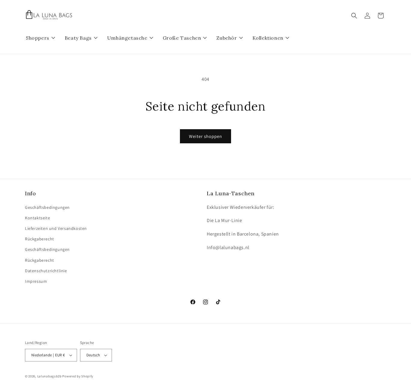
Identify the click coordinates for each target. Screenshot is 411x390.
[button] (354, 15)
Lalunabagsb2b (49, 376)
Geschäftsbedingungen (47, 207)
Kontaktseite (37, 218)
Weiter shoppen (205, 136)
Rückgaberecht (39, 239)
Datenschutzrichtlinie (46, 270)
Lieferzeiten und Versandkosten (56, 228)
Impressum (36, 281)
